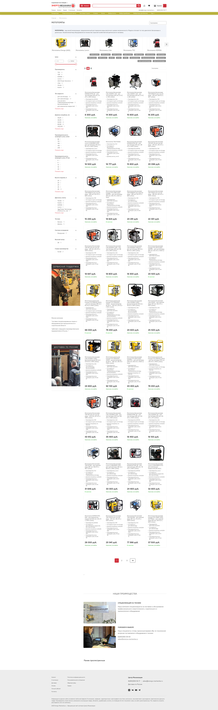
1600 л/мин (127, 54)
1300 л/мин (116, 54)
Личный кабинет (56, 688)
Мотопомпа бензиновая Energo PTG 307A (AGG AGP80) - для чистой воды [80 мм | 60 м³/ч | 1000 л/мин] (156, 249)
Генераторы (55, 13)
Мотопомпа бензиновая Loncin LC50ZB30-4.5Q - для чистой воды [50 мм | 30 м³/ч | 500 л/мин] (93, 144)
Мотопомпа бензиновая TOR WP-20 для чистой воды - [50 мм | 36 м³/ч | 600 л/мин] (155, 144)
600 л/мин (92, 58)
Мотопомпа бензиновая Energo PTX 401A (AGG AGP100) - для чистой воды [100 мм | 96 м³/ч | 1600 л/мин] (135, 360)
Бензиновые (135, 58)
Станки (95, 13)
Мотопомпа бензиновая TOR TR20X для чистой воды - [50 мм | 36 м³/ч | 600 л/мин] (113, 518)
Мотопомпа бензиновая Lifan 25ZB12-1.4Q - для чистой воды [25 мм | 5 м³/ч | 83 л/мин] (135, 94)
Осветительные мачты (69, 13)
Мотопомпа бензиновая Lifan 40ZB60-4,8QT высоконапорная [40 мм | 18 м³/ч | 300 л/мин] (135, 303)
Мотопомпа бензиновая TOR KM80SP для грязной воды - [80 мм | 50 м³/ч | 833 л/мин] (135, 193)
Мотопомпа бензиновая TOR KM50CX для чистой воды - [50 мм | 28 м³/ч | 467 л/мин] (155, 94)
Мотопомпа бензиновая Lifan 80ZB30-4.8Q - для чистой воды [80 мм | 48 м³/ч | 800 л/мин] (113, 248)
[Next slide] (166, 44)
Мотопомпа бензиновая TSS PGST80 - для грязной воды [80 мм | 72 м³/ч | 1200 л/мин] (135, 518)
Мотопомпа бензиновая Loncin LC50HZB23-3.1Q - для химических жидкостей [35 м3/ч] (156, 466)
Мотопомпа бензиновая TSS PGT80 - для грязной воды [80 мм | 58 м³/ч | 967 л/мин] (92, 466)
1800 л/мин (139, 54)
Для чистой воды (159, 61)
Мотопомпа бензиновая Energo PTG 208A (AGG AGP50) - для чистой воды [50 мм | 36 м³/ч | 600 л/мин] (114, 194)
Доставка (54, 683)
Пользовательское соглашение (76, 680)
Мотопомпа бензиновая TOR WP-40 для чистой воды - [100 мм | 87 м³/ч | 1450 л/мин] (92, 415)
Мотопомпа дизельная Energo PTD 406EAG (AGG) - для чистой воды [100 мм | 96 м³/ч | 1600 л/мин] (156, 359)
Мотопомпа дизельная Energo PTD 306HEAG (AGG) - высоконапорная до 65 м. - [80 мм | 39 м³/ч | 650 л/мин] (114, 360)
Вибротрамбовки (124, 13)
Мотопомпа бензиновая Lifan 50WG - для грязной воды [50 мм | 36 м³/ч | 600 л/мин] (156, 303)
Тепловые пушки (85, 13)
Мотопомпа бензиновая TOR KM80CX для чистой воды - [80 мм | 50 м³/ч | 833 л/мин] (92, 193)
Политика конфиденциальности (76, 677)
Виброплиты (112, 13)
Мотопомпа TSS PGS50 (113, 142)
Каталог (86, 6)
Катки (103, 13)
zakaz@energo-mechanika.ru (146, 10)
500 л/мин (161, 54)
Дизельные (161, 58)
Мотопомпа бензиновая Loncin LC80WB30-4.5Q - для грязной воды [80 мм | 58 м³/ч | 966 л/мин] (114, 466)
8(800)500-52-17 (161, 10)
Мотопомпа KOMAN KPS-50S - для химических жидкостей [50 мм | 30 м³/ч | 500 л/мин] (93, 518)
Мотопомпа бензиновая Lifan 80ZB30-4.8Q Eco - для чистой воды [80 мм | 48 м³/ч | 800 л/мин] (135, 248)
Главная (54, 10)
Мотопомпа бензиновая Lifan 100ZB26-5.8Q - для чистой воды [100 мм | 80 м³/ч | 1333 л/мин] (114, 415)
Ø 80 (125, 58)
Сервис (65, 10)
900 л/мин (102, 58)
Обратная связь (71, 683)
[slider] (55, 64)
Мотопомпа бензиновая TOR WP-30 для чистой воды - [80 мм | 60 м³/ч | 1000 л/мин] (92, 248)
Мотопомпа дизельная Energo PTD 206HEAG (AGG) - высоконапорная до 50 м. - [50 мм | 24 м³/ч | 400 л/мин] (114, 304)
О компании (72, 10)
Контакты (79, 10)
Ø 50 (118, 58)
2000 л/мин (150, 54)
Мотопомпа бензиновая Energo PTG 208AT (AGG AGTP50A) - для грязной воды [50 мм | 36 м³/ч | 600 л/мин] (155, 519)
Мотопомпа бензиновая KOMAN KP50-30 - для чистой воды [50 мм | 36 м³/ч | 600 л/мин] (134, 144)
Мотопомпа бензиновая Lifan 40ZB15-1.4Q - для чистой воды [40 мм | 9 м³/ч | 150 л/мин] (114, 94)
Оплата (53, 686)
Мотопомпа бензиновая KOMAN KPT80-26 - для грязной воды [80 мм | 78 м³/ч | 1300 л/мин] (135, 466)
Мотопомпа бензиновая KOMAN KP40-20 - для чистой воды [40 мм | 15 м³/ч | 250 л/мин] (92, 94)
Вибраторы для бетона (140, 13)
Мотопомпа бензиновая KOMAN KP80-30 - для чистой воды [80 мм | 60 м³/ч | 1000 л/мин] (134, 415)
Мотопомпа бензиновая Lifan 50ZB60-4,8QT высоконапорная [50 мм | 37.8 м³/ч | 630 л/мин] (93, 359)
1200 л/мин (105, 54)
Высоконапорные (148, 58)
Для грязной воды (144, 61)
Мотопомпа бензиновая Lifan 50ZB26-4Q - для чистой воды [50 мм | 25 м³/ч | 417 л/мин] (155, 415)
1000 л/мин (94, 54)
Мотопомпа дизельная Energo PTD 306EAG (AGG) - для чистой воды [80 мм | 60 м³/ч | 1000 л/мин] (93, 303)
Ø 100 (111, 58)
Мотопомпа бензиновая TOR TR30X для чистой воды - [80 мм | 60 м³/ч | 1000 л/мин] (155, 193)
